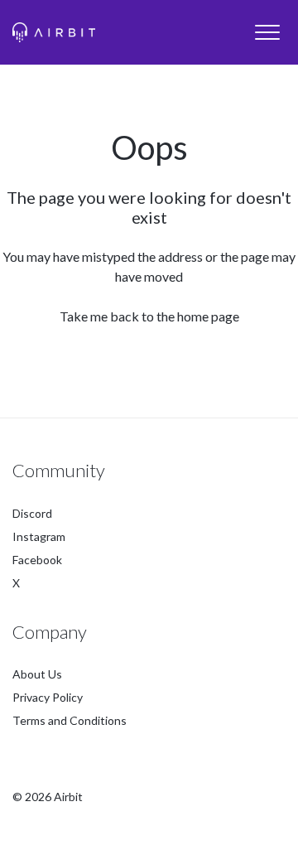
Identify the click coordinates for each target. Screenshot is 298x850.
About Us (37, 674)
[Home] (53, 32)
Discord (32, 513)
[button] (267, 32)
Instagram (38, 536)
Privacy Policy (47, 697)
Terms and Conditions (69, 720)
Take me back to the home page (149, 316)
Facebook (37, 560)
